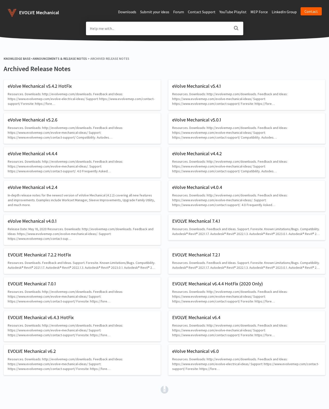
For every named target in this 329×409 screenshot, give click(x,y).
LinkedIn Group (284, 11)
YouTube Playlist (233, 11)
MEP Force (259, 11)
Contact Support (202, 11)
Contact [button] (311, 11)
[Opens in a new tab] (164, 389)
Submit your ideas (154, 11)
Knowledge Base (17, 58)
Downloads (127, 11)
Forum (178, 11)
